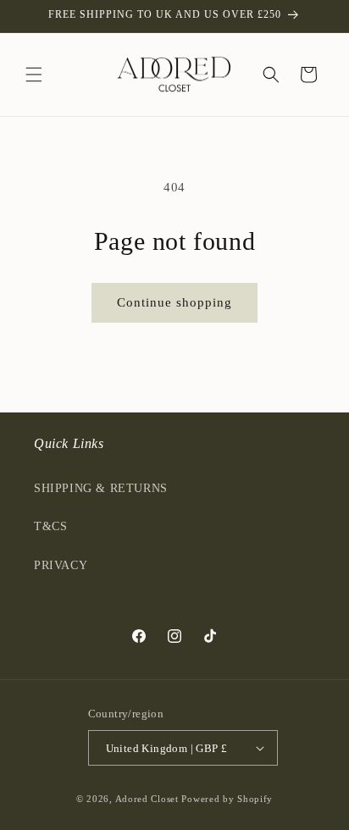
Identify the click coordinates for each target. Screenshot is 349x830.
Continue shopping (174, 302)
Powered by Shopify (227, 799)
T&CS (50, 526)
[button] (34, 74)
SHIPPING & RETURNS (101, 488)
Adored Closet (147, 799)
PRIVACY (60, 565)
